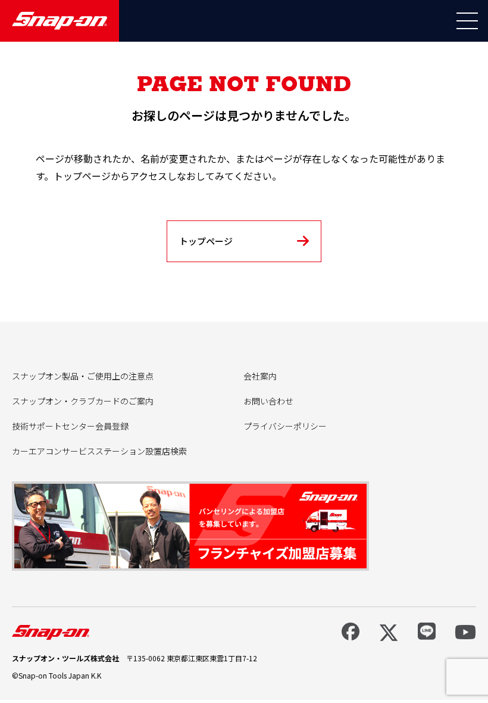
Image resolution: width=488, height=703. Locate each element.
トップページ (206, 241)
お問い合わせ (268, 401)
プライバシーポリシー (285, 426)
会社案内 (260, 376)
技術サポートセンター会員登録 (70, 426)
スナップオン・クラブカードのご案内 (83, 401)
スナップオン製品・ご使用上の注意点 (83, 376)
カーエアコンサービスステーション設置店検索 (99, 451)
